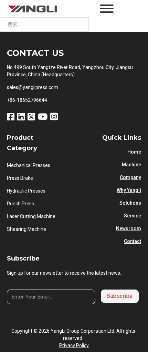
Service (132, 215)
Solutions (130, 203)
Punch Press (20, 203)
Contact (132, 241)
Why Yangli (129, 190)
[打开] (107, 8)
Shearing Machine (26, 229)
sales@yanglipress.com (32, 87)
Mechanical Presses (28, 165)
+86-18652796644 (27, 100)
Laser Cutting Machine (31, 216)
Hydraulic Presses (26, 191)
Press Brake (20, 178)
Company (130, 177)
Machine (131, 164)
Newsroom (128, 228)
